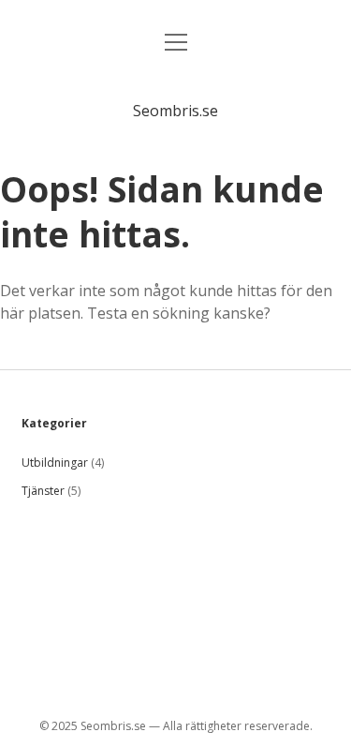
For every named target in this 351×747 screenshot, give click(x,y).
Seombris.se (175, 110)
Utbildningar (55, 463)
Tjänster (43, 491)
